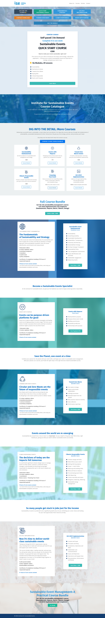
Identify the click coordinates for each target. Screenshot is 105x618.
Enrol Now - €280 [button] (75, 265)
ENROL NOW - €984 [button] (52, 213)
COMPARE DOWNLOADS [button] (23, 18)
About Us (71, 3)
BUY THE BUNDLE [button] (52, 23)
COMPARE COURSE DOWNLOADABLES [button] (52, 141)
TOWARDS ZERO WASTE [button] (42, 18)
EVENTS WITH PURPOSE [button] (82, 18)
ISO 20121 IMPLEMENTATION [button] (82, 11)
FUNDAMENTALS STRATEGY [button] (62, 11)
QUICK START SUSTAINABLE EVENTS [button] (42, 11)
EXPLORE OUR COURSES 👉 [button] (23, 11)
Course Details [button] (26, 163)
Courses (77, 3)
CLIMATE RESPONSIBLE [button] (62, 18)
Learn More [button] (52, 83)
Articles (83, 3)
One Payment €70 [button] (75, 331)
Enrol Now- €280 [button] (75, 409)
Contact (88, 3)
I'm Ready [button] (52, 605)
